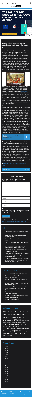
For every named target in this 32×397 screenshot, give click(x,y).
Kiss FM (27, 320)
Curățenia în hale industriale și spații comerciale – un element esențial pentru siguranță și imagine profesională (17, 255)
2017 (6, 365)
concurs (20, 314)
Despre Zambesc (15, 392)
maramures (5, 322)
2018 (6, 363)
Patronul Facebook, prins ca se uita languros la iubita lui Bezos (16, 276)
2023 (6, 352)
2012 (6, 375)
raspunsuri (16, 330)
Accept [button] (19, 6)
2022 (6, 354)
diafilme (25, 163)
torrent (12, 333)
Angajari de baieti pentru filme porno (19, 273)
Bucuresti (25, 312)
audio (8, 312)
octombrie (21, 322)
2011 (6, 377)
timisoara (6, 333)
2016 (6, 367)
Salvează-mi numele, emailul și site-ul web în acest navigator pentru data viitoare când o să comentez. (15, 211)
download (5, 317)
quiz (16, 324)
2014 (6, 371)
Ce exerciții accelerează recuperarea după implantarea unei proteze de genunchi (15, 246)
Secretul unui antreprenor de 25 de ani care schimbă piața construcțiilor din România (16, 288)
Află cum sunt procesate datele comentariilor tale (14, 221)
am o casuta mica (7, 163)
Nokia (17, 322)
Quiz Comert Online (23, 325)
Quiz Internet (18, 328)
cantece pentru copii (18, 163)
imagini (17, 319)
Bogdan (7, 295)
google (11, 320)
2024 (6, 350)
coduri (5, 314)
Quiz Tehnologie (7, 331)
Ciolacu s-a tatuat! (14, 299)
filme (4, 320)
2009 (6, 382)
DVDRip (9, 317)
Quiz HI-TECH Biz (14, 327)
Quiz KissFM (25, 328)
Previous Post (6, 169)
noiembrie (14, 322)
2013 (6, 373)
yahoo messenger (7, 335)
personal (7, 324)
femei (24, 317)
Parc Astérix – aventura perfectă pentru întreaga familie (17, 239)
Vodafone (24, 333)
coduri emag (12, 314)
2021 (6, 356)
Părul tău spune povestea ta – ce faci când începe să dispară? (17, 292)
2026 (6, 346)
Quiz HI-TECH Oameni (9, 328)
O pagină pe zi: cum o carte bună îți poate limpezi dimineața (15, 235)
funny (8, 320)
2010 (6, 379)
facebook (19, 317)
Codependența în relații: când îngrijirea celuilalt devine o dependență (16, 232)
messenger (9, 322)
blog (21, 312)
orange (24, 322)
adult (4, 312)
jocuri (23, 320)
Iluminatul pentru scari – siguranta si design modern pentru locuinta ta (16, 250)
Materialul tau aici (24, 392)
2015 (6, 369)
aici (15, 6)
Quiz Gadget (6, 327)
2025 (6, 348)
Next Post (26, 169)
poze (13, 325)
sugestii (27, 331)
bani (10, 312)
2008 (6, 384)
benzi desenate (15, 312)
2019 (6, 361)
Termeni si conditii (5, 392)
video (19, 333)
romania (22, 331)
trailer (15, 333)
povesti (3, 165)
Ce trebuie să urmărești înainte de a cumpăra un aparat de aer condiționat (17, 243)
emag (14, 317)
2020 (6, 359)
